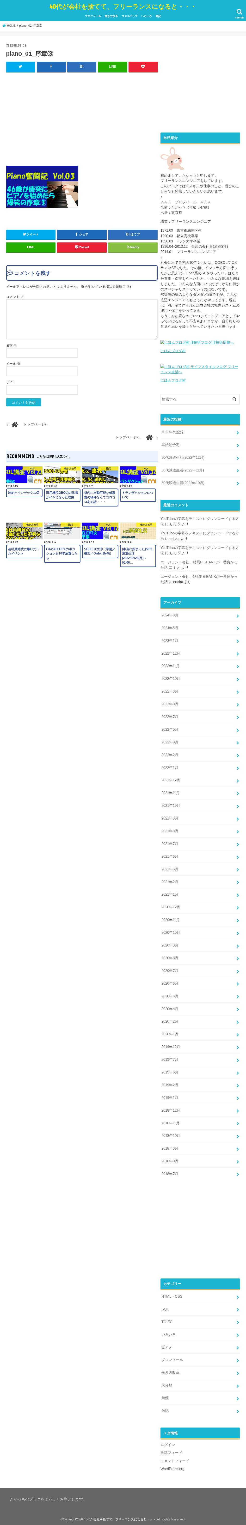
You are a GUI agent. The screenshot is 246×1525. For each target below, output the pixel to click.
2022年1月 (169, 768)
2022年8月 (169, 704)
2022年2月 (169, 755)
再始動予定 (170, 445)
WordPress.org (172, 1469)
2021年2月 (169, 882)
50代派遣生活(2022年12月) (182, 457)
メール (13, 364)
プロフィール (93, 16)
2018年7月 (169, 1174)
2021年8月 (169, 831)
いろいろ (146, 16)
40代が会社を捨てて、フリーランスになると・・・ (123, 6)
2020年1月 (169, 1034)
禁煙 (165, 1398)
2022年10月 (170, 679)
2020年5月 (169, 996)
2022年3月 (169, 742)
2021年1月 (169, 894)
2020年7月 (169, 971)
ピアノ (166, 1347)
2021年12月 (170, 780)
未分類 (166, 1385)
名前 (11, 345)
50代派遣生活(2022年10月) (182, 483)
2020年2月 (169, 1021)
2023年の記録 (172, 432)
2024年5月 (169, 628)
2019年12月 (170, 1047)
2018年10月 (170, 1136)
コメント (15, 297)
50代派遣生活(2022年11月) (182, 470)
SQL (165, 1309)
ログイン (167, 1445)
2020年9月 (169, 945)
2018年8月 (169, 1161)
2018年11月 (170, 1123)
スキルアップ (130, 16)
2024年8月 (169, 615)
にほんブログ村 (173, 351)
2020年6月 (169, 983)
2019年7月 (169, 1059)
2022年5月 (169, 729)
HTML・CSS (171, 1296)
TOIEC (166, 1322)
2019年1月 (169, 1098)
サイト (11, 382)
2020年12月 (170, 907)
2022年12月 (170, 653)
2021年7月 (169, 844)
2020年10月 (170, 932)
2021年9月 (169, 818)
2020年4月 (169, 1009)
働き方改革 (111, 16)
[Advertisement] (82, 117)
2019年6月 (169, 1072)
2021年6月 (169, 856)
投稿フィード (171, 1453)
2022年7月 (169, 717)
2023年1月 (169, 641)
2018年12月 (170, 1110)
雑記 (158, 16)
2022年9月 (169, 691)
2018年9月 (169, 1148)
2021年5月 (169, 869)
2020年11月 (170, 920)
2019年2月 (169, 1085)
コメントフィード (174, 1461)
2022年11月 (170, 666)
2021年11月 (170, 793)
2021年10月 (170, 806)
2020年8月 (169, 958)
